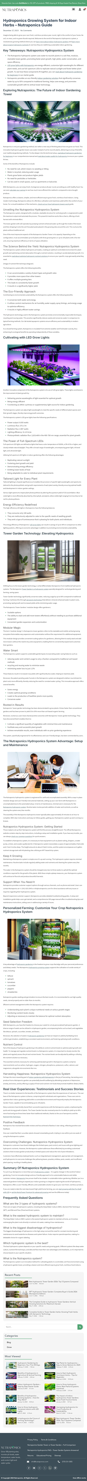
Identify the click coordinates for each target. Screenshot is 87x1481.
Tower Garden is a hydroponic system (35, 589)
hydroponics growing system (39, 967)
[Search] (80, 1327)
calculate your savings (17, 190)
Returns (30, 1455)
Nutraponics (21, 1178)
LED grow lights (35, 525)
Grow (9, 1347)
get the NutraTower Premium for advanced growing (30, 1192)
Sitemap (58, 1455)
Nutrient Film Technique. (12, 1117)
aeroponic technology (34, 600)
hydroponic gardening (25, 964)
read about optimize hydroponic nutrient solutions (30, 256)
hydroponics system (42, 1172)
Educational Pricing (44, 1455)
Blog (9, 1342)
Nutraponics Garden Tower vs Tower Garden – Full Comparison (51, 1445)
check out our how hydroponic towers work (53, 204)
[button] (73, 9)
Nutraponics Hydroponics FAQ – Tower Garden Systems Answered (53, 1450)
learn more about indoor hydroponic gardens (52, 42)
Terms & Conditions (48, 1440)
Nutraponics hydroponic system (14, 807)
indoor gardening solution (47, 78)
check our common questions (21, 836)
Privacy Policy (32, 1440)
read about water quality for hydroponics (52, 156)
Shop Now (81, 3)
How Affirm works (79, 1478)
